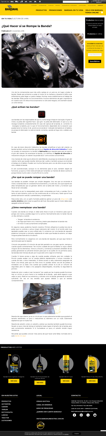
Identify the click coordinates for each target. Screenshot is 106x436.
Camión (5, 407)
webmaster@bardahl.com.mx (83, 411)
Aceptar (76, 433)
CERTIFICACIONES (82, 5)
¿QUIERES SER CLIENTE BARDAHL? (49, 412)
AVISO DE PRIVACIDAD (44, 408)
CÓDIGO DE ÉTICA (43, 401)
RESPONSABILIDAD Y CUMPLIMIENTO (69, 5)
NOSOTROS (57, 5)
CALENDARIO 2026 (42, 5)
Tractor (5, 418)
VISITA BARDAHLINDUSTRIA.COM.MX (50, 419)
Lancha (5, 415)
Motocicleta (7, 412)
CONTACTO (100, 5)
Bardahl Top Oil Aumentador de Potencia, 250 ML (39, 377)
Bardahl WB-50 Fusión (66, 377)
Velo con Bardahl (94, 10)
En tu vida (6, 19)
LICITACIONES (34, 5)
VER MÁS (13, 381)
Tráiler (5, 409)
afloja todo (64, 199)
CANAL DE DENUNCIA (44, 405)
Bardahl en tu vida (73, 10)
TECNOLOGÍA (50, 5)
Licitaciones (7, 420)
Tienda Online (92, 13)
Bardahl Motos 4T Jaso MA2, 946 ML (92, 377)
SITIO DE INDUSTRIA (92, 5)
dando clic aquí (20, 336)
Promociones (55, 10)
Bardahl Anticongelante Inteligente (13, 377)
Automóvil (6, 404)
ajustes (66, 434)
